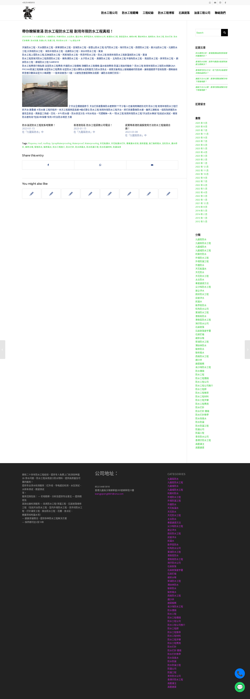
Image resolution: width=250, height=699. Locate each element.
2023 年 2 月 (201, 159)
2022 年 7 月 (201, 181)
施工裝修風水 (155, 143)
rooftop (47, 143)
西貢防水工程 (202, 356)
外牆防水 (199, 265)
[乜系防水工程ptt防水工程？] (2, 349)
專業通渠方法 (202, 283)
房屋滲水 (199, 297)
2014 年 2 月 (201, 214)
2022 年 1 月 (201, 199)
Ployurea (32, 143)
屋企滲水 (79, 36)
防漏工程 (51, 40)
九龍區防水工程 (203, 243)
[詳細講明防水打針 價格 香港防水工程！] (70, 194)
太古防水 (70, 36)
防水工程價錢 (202, 378)
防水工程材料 (202, 396)
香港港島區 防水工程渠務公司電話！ (93, 125)
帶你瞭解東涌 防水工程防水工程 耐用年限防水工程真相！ (67, 31)
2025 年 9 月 (201, 122)
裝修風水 (48, 147)
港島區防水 (123, 36)
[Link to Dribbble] (220, 2)
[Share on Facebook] (48, 164)
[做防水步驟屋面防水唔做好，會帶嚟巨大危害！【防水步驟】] (90, 194)
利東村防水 (61, 36)
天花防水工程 (202, 275)
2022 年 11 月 (202, 170)
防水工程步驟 (202, 399)
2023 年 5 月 (201, 148)
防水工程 (160, 36)
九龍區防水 (40, 36)
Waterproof (78, 143)
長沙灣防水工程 (203, 367)
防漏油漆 (117, 147)
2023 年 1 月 (201, 163)
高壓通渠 (199, 447)
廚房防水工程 (202, 294)
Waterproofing (92, 143)
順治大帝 (76, 40)
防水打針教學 (202, 414)
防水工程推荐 (202, 392)
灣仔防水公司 (202, 323)
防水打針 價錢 (202, 411)
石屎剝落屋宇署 (203, 330)
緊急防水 (38, 147)
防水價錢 (199, 370)
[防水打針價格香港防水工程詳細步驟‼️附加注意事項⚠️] (109, 194)
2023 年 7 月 (201, 141)
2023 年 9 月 (201, 137)
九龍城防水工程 (203, 250)
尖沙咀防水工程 (203, 286)
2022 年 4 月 (201, 192)
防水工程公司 (202, 381)
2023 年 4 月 (201, 152)
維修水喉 (133, 36)
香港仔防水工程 (203, 440)
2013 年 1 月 (201, 217)
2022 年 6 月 (201, 185)
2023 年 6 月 (201, 144)
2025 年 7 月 (201, 130)
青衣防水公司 (61, 40)
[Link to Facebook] (225, 2)
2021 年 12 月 (202, 203)
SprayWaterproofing (61, 143)
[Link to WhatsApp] (209, 2)
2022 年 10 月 (202, 173)
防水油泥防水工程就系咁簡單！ (38, 125)
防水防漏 (34, 40)
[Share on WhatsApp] (100, 164)
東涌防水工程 (112, 36)
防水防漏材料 (106, 147)
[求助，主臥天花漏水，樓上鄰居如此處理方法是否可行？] (168, 194)
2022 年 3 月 (201, 195)
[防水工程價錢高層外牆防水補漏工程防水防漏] (148, 194)
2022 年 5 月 (201, 188)
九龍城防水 (51, 36)
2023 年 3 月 (201, 155)
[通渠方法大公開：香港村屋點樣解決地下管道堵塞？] (31, 194)
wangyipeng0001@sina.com (109, 493)
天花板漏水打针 (118, 143)
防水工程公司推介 (204, 385)
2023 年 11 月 (202, 133)
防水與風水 (80, 147)
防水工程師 (200, 389)
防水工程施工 (59, 147)
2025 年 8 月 (201, 126)
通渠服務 (199, 363)
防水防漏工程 (92, 147)
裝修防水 (152, 36)
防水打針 (169, 36)
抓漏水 (198, 301)
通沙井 (198, 359)
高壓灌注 (199, 443)
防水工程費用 (202, 403)
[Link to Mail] (215, 2)
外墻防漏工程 (202, 261)
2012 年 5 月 (201, 221)
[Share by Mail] (152, 164)
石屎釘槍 (199, 334)
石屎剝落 (199, 326)
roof (40, 143)
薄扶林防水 (142, 36)
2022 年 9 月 (201, 177)
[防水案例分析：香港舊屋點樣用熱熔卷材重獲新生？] (51, 194)
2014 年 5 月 (201, 210)
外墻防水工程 (202, 257)
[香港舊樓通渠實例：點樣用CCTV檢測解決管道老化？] (129, 194)
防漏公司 (43, 40)
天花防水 (199, 272)
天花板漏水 (105, 143)
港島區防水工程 (203, 319)
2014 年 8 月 (201, 206)
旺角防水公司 (100, 36)
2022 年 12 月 (202, 166)
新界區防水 (88, 36)
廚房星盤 (144, 143)
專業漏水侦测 (132, 143)
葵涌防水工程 (202, 341)
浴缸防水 (166, 143)
